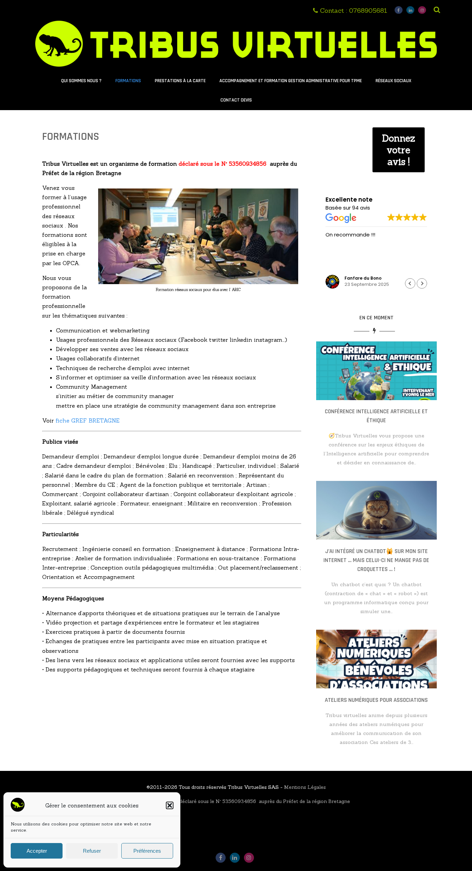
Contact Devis (236, 100)
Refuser (92, 851)
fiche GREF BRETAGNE (88, 420)
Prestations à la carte (180, 81)
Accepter (37, 851)
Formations (128, 81)
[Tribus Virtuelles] (235, 68)
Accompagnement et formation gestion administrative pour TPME (290, 81)
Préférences (147, 851)
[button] (169, 805)
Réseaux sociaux (393, 81)
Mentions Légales (305, 787)
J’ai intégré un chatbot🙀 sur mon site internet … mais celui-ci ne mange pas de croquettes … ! (376, 560)
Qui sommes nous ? (81, 81)
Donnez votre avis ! (398, 149)
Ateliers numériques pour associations (376, 700)
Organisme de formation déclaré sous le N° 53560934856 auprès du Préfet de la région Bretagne (236, 801)
